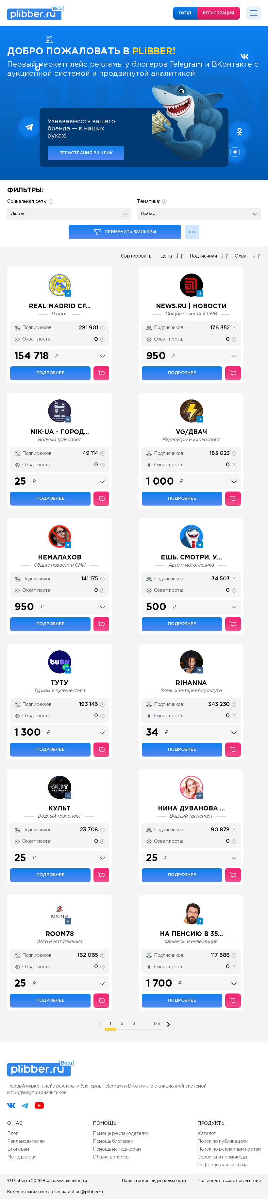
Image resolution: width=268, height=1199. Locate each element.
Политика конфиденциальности (154, 1181)
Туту (59, 683)
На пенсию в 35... (191, 934)
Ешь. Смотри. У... (191, 557)
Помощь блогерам (113, 1141)
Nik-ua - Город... (59, 432)
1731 (157, 1023)
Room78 (59, 934)
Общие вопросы (111, 1157)
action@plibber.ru (85, 1192)
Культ (59, 808)
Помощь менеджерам (117, 1149)
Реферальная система (222, 1165)
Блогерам (18, 1149)
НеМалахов (59, 557)
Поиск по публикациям (222, 1141)
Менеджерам (22, 1157)
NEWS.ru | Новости (191, 306)
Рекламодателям (26, 1141)
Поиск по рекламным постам (229, 1149)
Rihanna (191, 683)
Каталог (206, 1134)
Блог (12, 1134)
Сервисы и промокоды (222, 1157)
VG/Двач (191, 432)
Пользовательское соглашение (229, 1181)
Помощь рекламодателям (121, 1134)
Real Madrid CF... (60, 306)
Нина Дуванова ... (191, 808)
